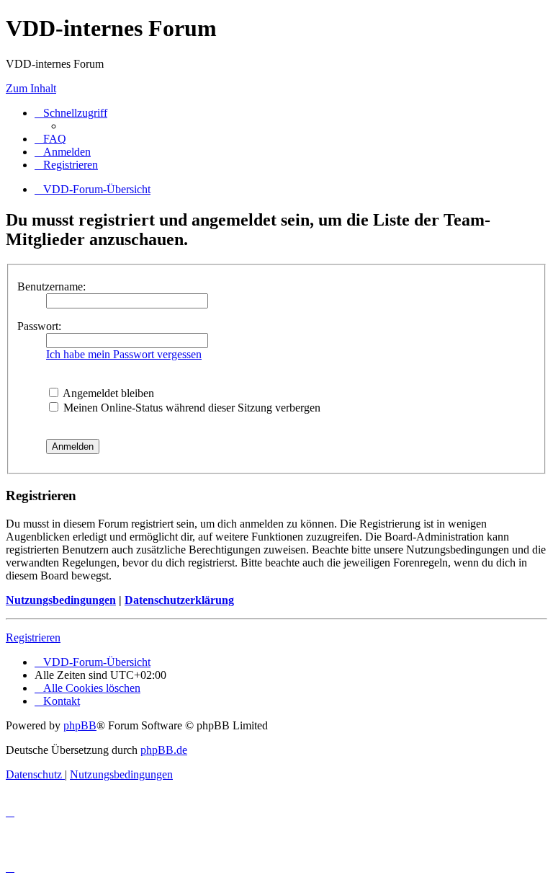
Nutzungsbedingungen (61, 600)
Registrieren (33, 637)
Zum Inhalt (31, 88)
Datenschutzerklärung (179, 600)
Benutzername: (51, 286)
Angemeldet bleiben (107, 393)
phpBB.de (163, 750)
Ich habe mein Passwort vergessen (124, 354)
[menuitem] (50, 139)
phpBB (79, 725)
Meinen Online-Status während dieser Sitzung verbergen (190, 407)
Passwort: (39, 326)
